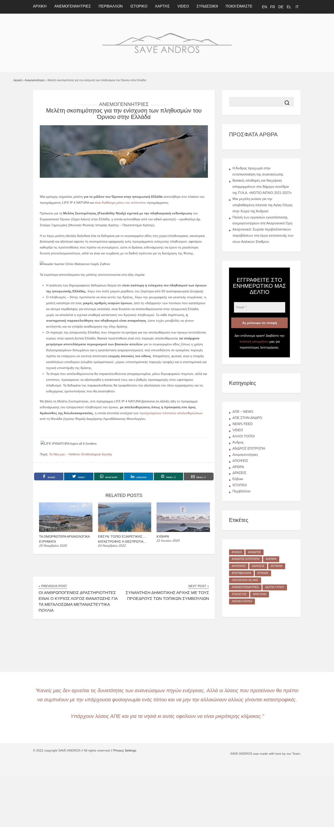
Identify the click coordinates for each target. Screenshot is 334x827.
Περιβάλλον (111, 6)
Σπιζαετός (239, 594)
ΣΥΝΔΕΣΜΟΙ (207, 6)
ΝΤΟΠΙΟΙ (239, 485)
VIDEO (183, 6)
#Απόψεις (239, 566)
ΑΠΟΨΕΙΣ (240, 461)
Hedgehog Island (245, 580)
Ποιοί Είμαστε (239, 6)
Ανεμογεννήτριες (72, 6)
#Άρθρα (271, 559)
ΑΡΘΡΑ (238, 467)
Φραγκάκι (259, 594)
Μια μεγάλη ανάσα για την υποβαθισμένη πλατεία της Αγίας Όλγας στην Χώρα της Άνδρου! (262, 205)
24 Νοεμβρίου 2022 (112, 545)
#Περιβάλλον (241, 573)
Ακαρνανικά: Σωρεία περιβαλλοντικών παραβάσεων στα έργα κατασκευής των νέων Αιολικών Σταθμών (263, 235)
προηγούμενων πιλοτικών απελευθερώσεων (171, 413)
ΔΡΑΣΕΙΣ (239, 473)
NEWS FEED (242, 424)
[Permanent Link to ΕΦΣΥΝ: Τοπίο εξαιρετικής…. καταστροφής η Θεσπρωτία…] (124, 531)
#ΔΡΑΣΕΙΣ (258, 566)
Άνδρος (238, 442)
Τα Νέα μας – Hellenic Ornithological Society (80, 454)
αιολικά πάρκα (242, 601)
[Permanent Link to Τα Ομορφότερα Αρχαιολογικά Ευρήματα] (65, 531)
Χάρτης (162, 6)
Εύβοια (237, 479)
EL (289, 7)
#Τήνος (262, 573)
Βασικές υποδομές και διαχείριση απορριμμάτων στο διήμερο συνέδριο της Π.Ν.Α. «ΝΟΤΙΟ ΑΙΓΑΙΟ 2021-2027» (262, 186)
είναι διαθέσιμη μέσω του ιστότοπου (120, 202)
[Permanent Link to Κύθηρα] (183, 531)
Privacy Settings (124, 750)
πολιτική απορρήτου (254, 341)
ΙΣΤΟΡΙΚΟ (138, 6)
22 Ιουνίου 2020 (168, 540)
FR (272, 7)
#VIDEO (237, 552)
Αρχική (17, 80)
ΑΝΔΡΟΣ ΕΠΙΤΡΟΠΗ (248, 448)
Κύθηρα (163, 536)
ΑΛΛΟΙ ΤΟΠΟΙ (243, 436)
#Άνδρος (254, 552)
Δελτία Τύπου (274, 587)
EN (264, 7)
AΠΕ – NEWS (242, 412)
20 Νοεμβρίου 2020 (53, 545)
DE (281, 7)
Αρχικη (40, 6)
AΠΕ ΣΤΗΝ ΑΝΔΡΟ (247, 418)
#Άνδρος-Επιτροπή (245, 559)
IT (297, 7)
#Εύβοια (276, 566)
